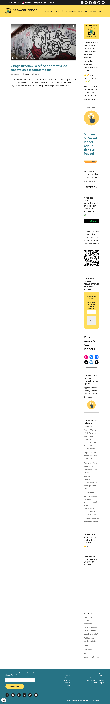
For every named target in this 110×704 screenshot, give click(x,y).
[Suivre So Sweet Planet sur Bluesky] (86, 2)
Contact (102, 675)
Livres (57, 11)
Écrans (64, 11)
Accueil (87, 645)
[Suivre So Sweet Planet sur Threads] (94, 2)
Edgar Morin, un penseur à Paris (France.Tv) (91, 456)
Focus (80, 11)
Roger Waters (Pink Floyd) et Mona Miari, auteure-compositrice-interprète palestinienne (90, 439)
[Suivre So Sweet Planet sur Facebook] (90, 2)
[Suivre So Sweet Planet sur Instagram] (82, 2)
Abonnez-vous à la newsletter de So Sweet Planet (91, 302)
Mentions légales (91, 657)
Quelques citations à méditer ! (88, 620)
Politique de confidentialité (95, 680)
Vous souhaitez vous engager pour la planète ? (91, 631)
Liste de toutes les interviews (95, 678)
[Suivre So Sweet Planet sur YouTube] (103, 2)
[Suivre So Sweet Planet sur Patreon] (98, 2)
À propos (93, 11)
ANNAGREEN (18, 74)
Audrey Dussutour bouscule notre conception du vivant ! (90, 482)
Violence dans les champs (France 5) (91, 522)
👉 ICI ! (87, 546)
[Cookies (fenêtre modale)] (4, 700)
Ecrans (36, 74)
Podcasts (49, 11)
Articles (87, 653)
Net (86, 11)
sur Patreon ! (90, 181)
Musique (72, 11)
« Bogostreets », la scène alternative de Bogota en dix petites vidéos (39, 68)
